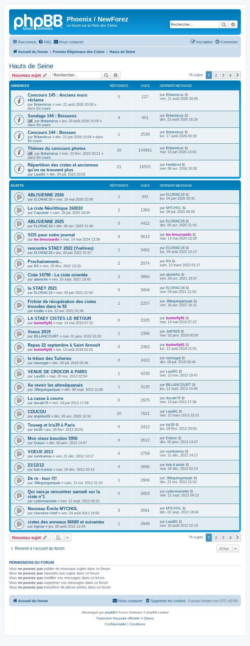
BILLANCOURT (46, 336)
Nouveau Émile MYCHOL (53, 508)
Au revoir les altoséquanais (55, 385)
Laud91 (40, 174)
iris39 (38, 429)
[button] (237, 75)
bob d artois (43, 469)
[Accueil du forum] (39, 21)
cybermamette (45, 501)
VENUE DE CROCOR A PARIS (57, 371)
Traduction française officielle (118, 618)
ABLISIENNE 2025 (46, 221)
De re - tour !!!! (42, 478)
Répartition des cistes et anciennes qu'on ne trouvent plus (63, 167)
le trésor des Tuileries (49, 358)
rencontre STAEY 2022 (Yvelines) (60, 248)
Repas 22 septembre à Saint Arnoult (64, 345)
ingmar (39, 526)
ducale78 (41, 403)
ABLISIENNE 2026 (46, 194)
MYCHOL (173, 208)
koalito (39, 311)
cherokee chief (45, 513)
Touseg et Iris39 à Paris (51, 425)
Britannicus (42, 104)
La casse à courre (45, 398)
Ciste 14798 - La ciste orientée (58, 274)
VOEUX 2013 (40, 451)
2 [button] (216, 75)
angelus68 (42, 416)
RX (36, 266)
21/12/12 (36, 465)
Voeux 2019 (39, 331)
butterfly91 (43, 323)
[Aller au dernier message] (187, 95)
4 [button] (230, 75)
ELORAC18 (43, 199)
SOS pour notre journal (51, 234)
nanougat (41, 363)
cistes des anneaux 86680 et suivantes (66, 522)
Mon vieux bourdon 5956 (52, 438)
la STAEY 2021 (42, 288)
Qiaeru (149, 618)
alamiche (41, 279)
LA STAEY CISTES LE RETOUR (59, 318)
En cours (43, 108)
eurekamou (43, 456)
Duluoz (39, 443)
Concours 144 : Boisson (52, 132)
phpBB (110, 612)
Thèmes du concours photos (57, 148)
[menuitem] (44, 42)
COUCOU (37, 411)
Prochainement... (45, 261)
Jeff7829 (173, 331)
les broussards (46, 239)
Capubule (41, 213)
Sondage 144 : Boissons (52, 115)
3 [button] (223, 75)
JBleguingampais (179, 301)
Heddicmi (173, 164)
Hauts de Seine (31, 66)
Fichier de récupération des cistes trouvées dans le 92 (62, 304)
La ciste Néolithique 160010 (55, 208)
